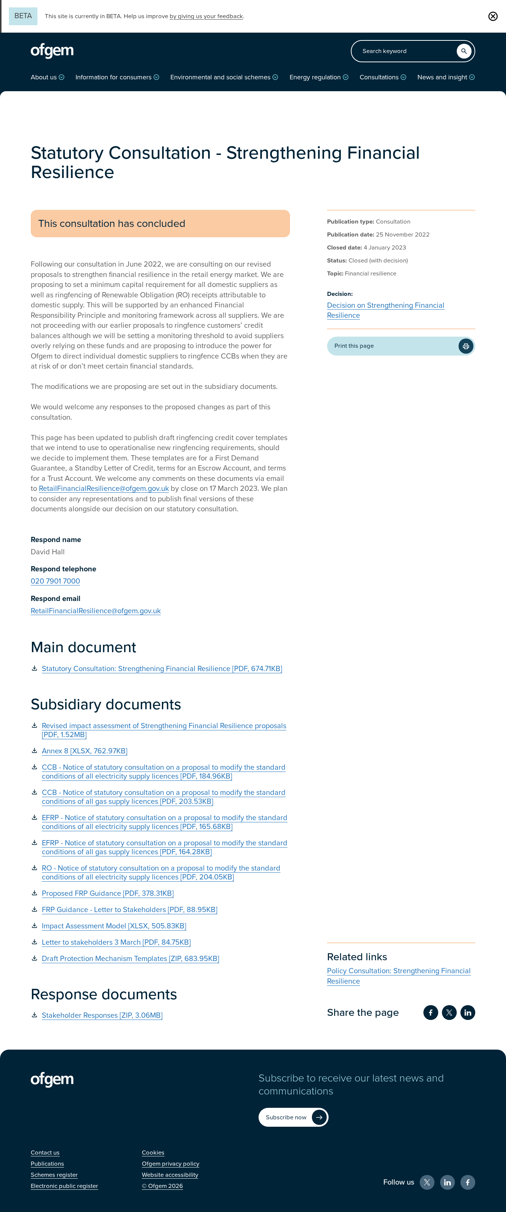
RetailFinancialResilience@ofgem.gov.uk (104, 488)
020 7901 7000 (55, 581)
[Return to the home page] (52, 51)
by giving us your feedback (206, 16)
